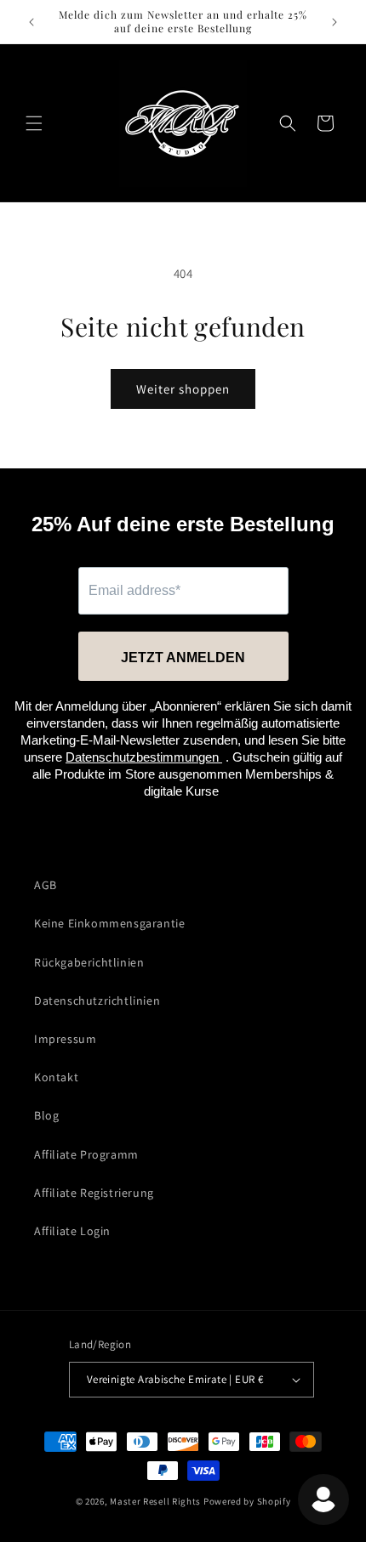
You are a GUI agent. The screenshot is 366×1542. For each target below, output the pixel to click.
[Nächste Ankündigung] (334, 22)
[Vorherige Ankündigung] (31, 22)
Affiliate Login (72, 1231)
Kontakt (56, 1077)
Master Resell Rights (155, 1501)
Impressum (65, 1038)
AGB (45, 885)
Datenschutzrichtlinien (97, 1000)
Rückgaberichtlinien (89, 962)
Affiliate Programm (86, 1154)
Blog (46, 1115)
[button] (34, 123)
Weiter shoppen (183, 389)
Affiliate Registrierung (94, 1192)
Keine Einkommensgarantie (109, 923)
